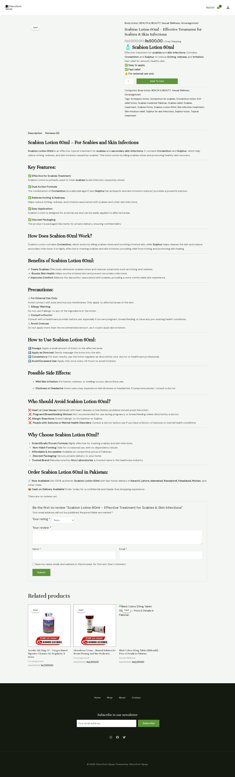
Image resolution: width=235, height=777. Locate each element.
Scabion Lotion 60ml (165, 107)
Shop (165, 7)
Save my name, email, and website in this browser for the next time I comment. (80, 564)
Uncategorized (189, 23)
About (178, 7)
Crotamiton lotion (186, 98)
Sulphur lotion (182, 111)
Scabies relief (175, 103)
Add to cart (157, 81)
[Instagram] (110, 737)
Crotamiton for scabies (162, 98)
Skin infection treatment (190, 107)
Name (36, 549)
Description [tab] (35, 133)
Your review (41, 528)
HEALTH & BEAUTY (150, 23)
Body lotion (131, 23)
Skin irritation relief (135, 111)
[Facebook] (117, 737)
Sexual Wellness (171, 23)
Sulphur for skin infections (160, 111)
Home (152, 7)
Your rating (41, 519)
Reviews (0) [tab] (52, 133)
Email (123, 549)
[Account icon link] (228, 7)
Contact (193, 7)
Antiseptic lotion (140, 98)
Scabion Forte (145, 107)
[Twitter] (124, 737)
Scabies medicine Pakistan (152, 103)
